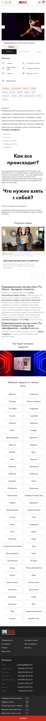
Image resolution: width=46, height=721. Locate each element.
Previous (3, 27)
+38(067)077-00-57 (25, 691)
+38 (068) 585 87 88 (25, 676)
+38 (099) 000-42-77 (25, 680)
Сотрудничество (7, 640)
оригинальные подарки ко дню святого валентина (21, 300)
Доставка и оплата (31, 640)
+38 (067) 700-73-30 (25, 683)
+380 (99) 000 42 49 (25, 672)
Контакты (28, 647)
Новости (4, 647)
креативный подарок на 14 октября (15, 319)
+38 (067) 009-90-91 (25, 687)
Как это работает (31, 644)
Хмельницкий (11, 81)
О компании (6, 644)
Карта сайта (6, 651)
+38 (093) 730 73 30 (25, 668)
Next (42, 27)
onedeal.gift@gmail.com (25, 665)
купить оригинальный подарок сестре (17, 293)
